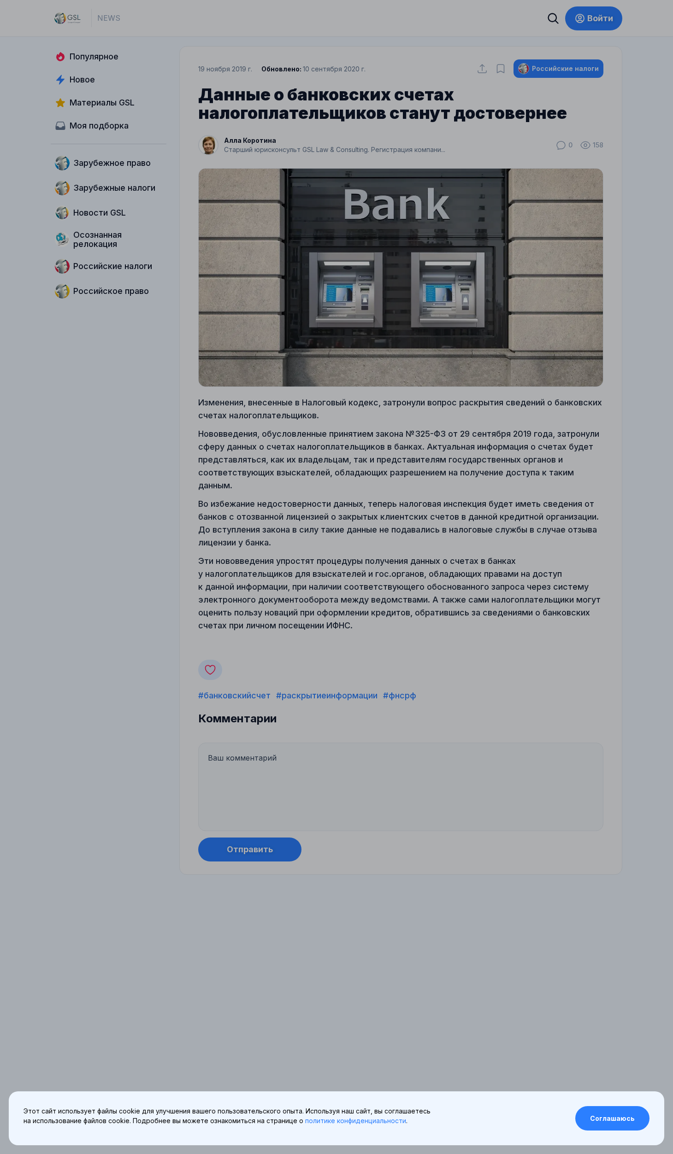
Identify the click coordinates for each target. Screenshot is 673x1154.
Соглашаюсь (612, 1118)
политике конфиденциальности (355, 1121)
